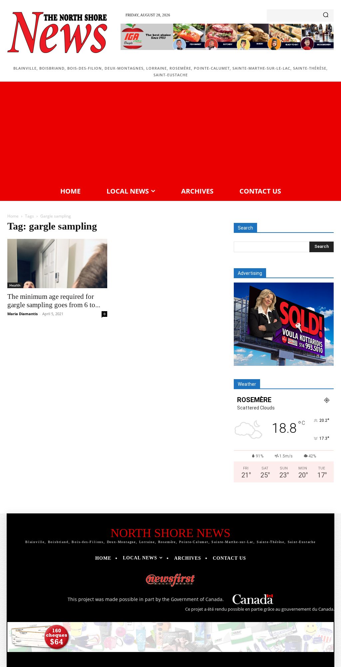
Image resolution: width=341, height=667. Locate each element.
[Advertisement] (170, 133)
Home (13, 216)
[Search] (326, 15)
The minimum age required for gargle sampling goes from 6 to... (53, 301)
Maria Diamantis (22, 313)
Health (14, 285)
